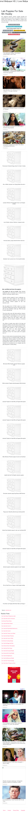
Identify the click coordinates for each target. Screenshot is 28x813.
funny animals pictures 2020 (14, 34)
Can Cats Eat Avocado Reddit (8, 650)
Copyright (23, 810)
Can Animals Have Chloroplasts (8, 645)
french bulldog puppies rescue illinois (14, 26)
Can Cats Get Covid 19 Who (7, 638)
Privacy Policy (16, 810)
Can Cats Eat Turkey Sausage (8, 660)
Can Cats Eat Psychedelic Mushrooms (9, 628)
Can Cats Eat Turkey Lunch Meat (8, 633)
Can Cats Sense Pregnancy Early (8, 663)
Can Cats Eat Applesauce (7, 655)
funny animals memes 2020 (19, 30)
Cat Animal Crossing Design (7, 640)
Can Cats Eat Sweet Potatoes (8, 635)
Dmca (4, 810)
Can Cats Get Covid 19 (6, 626)
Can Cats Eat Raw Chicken (7, 623)
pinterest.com (8, 610)
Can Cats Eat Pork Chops (7, 648)
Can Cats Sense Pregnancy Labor (9, 616)
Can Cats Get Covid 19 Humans (8, 618)
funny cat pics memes (6, 32)
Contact (9, 810)
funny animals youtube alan (14, 24)
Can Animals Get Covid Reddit (8, 653)
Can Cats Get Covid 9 (6, 631)
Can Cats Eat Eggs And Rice (7, 643)
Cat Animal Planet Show (6, 621)
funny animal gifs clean (8, 30)
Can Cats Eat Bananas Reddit (8, 658)
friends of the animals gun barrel (19, 32)
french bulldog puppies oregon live (14, 28)
